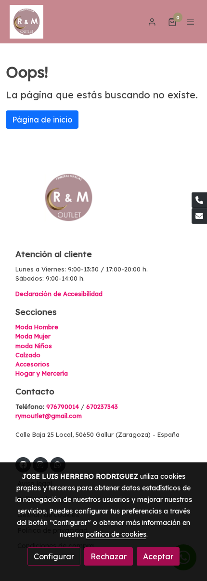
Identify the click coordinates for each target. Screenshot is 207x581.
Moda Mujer (33, 336)
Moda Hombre (36, 327)
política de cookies (116, 534)
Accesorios (32, 364)
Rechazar (109, 556)
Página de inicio (42, 119)
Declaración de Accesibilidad (59, 293)
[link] (26, 22)
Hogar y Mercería (41, 373)
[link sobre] (103, 203)
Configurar (54, 556)
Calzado (27, 355)
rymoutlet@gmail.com (48, 415)
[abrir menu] (190, 21)
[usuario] (152, 21)
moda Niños (33, 346)
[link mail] (199, 216)
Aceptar (158, 556)
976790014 (62, 406)
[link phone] (199, 200)
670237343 (102, 406)
